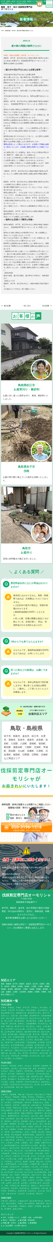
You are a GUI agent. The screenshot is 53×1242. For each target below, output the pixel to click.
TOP (4, 1217)
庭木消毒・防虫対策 (27, 1220)
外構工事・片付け (9, 1223)
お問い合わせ (21, 1225)
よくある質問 (8, 1225)
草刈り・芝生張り (9, 1220)
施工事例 (23, 1223)
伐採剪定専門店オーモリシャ (24, 1233)
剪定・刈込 (27, 1217)
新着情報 (33, 1223)
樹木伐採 (38, 1217)
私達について (15, 1217)
